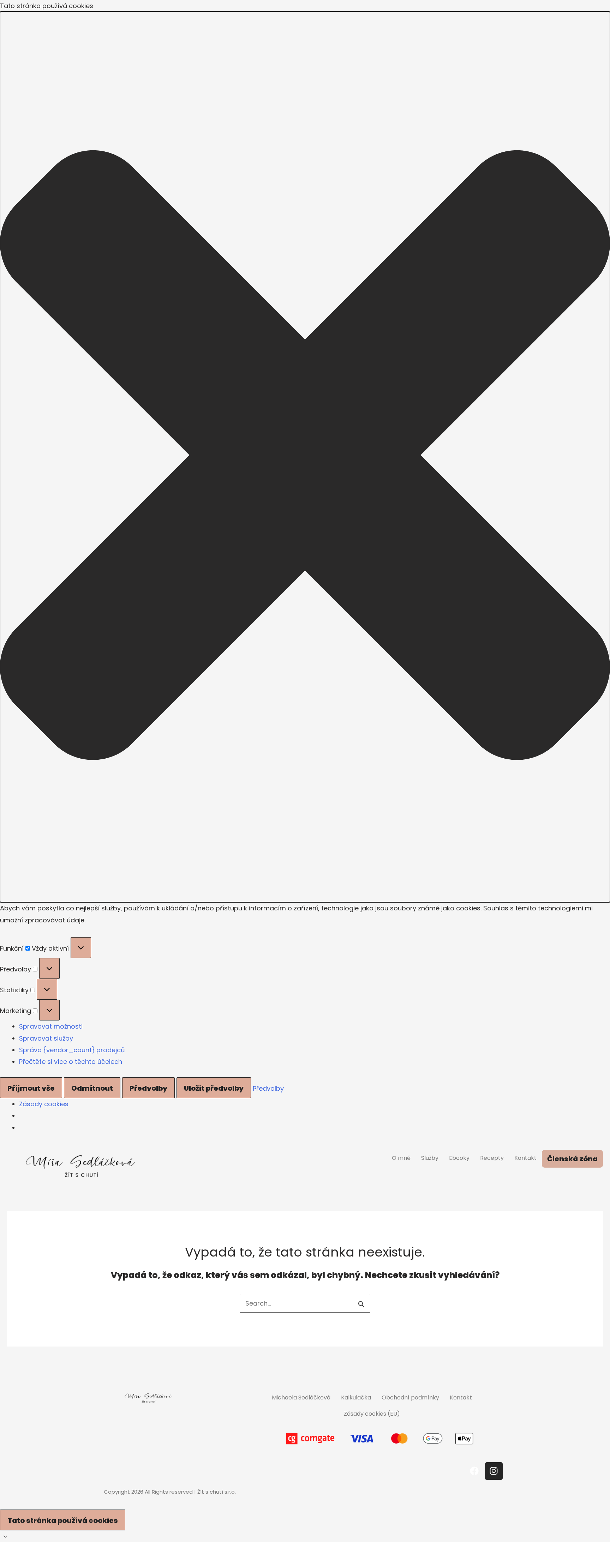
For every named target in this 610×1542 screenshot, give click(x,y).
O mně (401, 1158)
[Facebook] (474, 1471)
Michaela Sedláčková (301, 1397)
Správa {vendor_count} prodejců (72, 1050)
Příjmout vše (31, 1088)
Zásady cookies (43, 1104)
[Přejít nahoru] (305, 1536)
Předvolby (148, 1088)
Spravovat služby (46, 1038)
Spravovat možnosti (51, 1026)
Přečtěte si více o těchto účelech (70, 1061)
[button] (305, 457)
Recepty (492, 1158)
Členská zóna (572, 1159)
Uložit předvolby (214, 1088)
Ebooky (459, 1158)
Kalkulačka (356, 1397)
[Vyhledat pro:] (305, 1303)
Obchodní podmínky (410, 1397)
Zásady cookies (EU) (372, 1414)
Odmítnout (92, 1088)
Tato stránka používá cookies (62, 1520)
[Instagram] (494, 1471)
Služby (429, 1158)
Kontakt (525, 1158)
